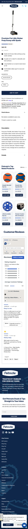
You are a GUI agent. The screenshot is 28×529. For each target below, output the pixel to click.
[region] (14, 22)
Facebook (6, 432)
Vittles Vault (4, 451)
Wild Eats (4, 456)
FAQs (3, 504)
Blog (3, 472)
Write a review (18, 258)
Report (16, 359)
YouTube (12, 432)
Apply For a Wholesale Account (9, 514)
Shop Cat (4, 446)
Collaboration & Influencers (8, 485)
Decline (19, 524)
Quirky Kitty (4, 459)
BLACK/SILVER (6, 77)
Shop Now (6, 195)
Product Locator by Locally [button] (9, 120)
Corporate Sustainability (7, 477)
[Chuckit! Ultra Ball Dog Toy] (7, 177)
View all (22, 167)
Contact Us (4, 506)
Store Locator (5, 475)
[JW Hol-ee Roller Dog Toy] (7, 206)
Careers (3, 480)
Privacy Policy (6, 520)
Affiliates (4, 482)
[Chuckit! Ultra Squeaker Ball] (20, 177)
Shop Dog (4, 443)
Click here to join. (18, 1)
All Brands (4, 461)
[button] (1, 517)
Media (3, 490)
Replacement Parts (6, 509)
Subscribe (14, 416)
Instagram (3, 432)
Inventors (4, 493)
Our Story (4, 470)
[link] (6, 240)
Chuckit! (3, 448)
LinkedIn (9, 432)
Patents (3, 488)
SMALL (5, 85)
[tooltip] (7, 243)
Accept (8, 524)
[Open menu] (2, 6)
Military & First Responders (8, 511)
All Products (4, 441)
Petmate (4, 454)
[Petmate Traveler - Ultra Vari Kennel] (20, 206)
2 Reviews (15, 240)
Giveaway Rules (5, 501)
